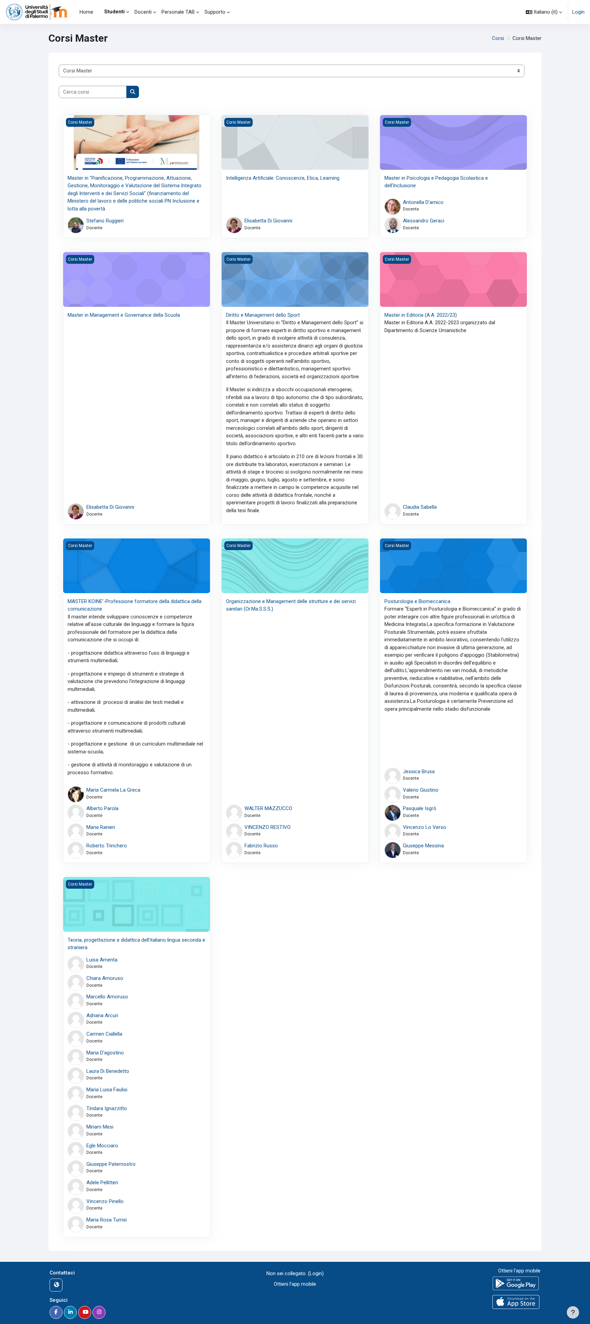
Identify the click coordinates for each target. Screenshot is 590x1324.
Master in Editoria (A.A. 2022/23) (420, 315)
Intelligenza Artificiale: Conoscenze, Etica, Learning (282, 178)
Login (578, 12)
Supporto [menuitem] (215, 12)
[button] (543, 12)
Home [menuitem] (86, 12)
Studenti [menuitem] (114, 12)
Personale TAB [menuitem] (178, 12)
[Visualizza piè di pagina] (573, 1312)
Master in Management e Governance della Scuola (124, 315)
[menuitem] (98, 12)
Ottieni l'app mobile (295, 1284)
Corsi (498, 38)
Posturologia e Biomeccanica (417, 601)
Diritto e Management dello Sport (263, 315)
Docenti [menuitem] (143, 12)
